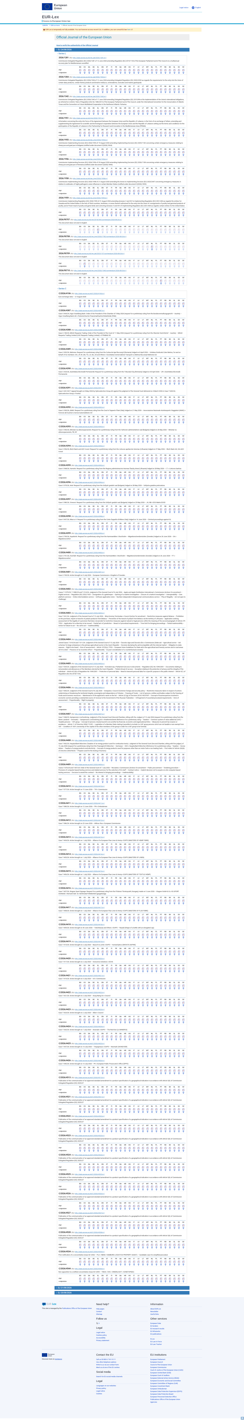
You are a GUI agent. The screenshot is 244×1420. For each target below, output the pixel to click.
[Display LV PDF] (139, 70)
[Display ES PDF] (179, 70)
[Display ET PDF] (107, 70)
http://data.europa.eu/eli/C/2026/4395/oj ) (90, 465)
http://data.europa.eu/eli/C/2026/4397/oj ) (90, 499)
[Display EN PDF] (103, 70)
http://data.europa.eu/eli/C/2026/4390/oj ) (90, 369)
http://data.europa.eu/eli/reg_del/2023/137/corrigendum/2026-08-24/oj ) (99, 253)
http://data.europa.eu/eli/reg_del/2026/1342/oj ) (89, 96)
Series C (62, 288)
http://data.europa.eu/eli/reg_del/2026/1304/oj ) (89, 77)
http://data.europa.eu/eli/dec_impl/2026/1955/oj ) (90, 140)
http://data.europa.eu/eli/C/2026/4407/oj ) (90, 714)
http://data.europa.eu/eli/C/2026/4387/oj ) (90, 311)
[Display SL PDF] (174, 70)
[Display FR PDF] (116, 70)
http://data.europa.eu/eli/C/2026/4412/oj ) (90, 820)
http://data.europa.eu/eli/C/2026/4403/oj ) (90, 613)
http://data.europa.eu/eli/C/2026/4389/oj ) (90, 349)
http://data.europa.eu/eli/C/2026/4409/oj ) (90, 764)
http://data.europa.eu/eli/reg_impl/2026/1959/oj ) (90, 198)
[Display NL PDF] (152, 70)
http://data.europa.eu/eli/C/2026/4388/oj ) (90, 330)
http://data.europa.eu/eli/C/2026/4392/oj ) (90, 407)
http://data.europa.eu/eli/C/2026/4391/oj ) (90, 388)
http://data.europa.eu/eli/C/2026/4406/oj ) (90, 688)
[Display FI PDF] (112, 70)
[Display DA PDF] (89, 70)
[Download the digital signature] (80, 73)
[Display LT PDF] (143, 70)
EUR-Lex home (55, 25)
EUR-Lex (50, 17)
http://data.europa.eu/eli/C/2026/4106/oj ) (90, 293)
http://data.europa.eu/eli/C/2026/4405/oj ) (90, 664)
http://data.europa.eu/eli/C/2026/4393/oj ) (90, 427)
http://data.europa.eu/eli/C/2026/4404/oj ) (90, 639)
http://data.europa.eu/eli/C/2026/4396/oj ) (90, 482)
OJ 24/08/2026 (64, 49)
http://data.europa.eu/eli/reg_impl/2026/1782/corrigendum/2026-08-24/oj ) (100, 236)
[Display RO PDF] (165, 70)
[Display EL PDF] (98, 70)
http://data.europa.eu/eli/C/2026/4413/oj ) (90, 837)
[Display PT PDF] (161, 70)
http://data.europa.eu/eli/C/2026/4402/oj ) (90, 589)
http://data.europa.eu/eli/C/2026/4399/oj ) (90, 533)
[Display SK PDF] (170, 70)
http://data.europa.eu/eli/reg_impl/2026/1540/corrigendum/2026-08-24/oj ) (100, 271)
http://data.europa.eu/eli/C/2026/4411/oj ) (90, 803)
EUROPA (45, 25)
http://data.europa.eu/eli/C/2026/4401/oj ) (90, 572)
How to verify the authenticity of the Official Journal (77, 45)
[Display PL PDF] (156, 70)
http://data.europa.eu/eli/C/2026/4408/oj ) (90, 740)
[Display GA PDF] (121, 70)
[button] (196, 7)
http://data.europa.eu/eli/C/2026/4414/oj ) (90, 854)
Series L (62, 53)
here (129, 29)
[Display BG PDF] (80, 70)
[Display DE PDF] (94, 70)
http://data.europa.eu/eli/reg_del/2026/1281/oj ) (89, 58)
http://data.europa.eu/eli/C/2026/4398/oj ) (90, 516)
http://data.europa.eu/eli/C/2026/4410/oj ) (90, 786)
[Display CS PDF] (85, 70)
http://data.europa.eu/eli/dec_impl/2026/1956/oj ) (90, 159)
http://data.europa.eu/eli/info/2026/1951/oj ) (88, 118)
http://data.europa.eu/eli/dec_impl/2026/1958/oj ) (90, 178)
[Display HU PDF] (130, 70)
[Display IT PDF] (134, 70)
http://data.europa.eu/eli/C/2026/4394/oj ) (90, 446)
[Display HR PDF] (125, 70)
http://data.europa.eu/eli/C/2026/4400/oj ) (90, 553)
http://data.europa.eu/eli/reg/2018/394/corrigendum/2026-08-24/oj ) (98, 220)
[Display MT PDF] (148, 70)
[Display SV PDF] (183, 70)
